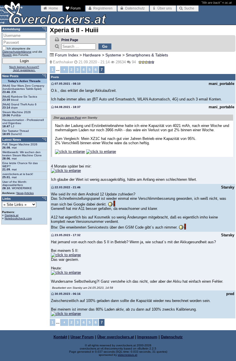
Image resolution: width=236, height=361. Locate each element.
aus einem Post (70, 117)
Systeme (113, 55)
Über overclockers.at (115, 337)
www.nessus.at (127, 354)
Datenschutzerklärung (16, 51)
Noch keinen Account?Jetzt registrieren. (24, 68)
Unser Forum (82, 337)
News (20, 193)
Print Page (69, 40)
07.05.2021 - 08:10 (67, 83)
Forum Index (66, 55)
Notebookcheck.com (18, 218)
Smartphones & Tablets (147, 55)
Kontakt (60, 337)
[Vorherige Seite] (64, 69)
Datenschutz (172, 337)
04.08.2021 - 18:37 (67, 107)
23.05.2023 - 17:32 (67, 235)
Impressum (147, 337)
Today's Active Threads (24, 81)
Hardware (92, 55)
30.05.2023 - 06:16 (67, 293)
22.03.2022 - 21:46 (67, 187)
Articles (29, 193)
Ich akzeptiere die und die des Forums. (22, 51)
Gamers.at (11, 215)
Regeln (7, 54)
